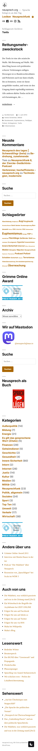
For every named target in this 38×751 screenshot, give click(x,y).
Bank (13, 225)
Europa (24, 234)
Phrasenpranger (11, 669)
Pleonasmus (11, 254)
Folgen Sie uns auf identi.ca (16, 615)
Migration (20, 250)
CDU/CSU (19, 229)
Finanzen (7, 444)
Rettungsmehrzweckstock (15, 47)
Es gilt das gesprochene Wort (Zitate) (16, 439)
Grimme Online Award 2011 (16, 553)
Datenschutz (29, 229)
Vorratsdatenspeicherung (24, 261)
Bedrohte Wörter (11, 649)
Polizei (4, 123)
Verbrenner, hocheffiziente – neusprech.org (19, 171)
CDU (14, 229)
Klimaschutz (32, 246)
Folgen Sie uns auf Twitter (15, 618)
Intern (5, 464)
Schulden (6, 257)
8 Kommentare (9, 126)
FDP (29, 234)
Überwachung (17, 265)
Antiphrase (15, 221)
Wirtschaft (5, 266)
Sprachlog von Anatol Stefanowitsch (20, 672)
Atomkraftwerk (6, 225)
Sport (5, 500)
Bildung (6, 430)
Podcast (19, 253)
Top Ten (7, 504)
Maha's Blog (9, 630)
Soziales (7, 496)
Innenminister (30, 242)
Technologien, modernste (18, 174)
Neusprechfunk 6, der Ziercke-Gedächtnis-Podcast (17, 163)
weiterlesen (8, 104)
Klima (26, 246)
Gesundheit (9, 456)
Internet (21, 246)
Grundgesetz (12, 242)
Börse (10, 229)
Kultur (5, 476)
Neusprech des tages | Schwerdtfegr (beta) (15, 152)
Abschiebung (6, 221)
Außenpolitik (9, 426)
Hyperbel (21, 242)
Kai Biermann (9, 115)
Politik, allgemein (12, 492)
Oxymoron (5, 254)
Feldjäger (28, 120)
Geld (30, 238)
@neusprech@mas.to (24, 343)
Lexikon (6, 16)
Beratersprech (10, 653)
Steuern (21, 257)
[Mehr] (33, 17)
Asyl (21, 221)
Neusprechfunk (21, 16)
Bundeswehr (8, 120)
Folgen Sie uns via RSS (14, 622)
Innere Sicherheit (10, 118)
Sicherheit (14, 258)
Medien (5, 250)
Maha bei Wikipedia (13, 626)
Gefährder (24, 238)
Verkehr (6, 512)
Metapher (12, 250)
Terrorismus (28, 257)
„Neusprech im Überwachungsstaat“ (20, 715)
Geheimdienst (10, 448)
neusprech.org (10, 9)
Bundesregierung (26, 225)
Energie (6, 433)
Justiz (5, 472)
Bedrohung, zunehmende (18, 155)
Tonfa (20, 123)
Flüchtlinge (14, 238)
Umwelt (6, 508)
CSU (23, 229)
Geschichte (9, 452)
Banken (17, 225)
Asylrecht (28, 221)
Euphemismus (19, 120)
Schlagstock (12, 123)
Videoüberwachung (8, 261)
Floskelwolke (10, 665)
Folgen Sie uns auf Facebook (16, 611)
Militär (20, 118)
